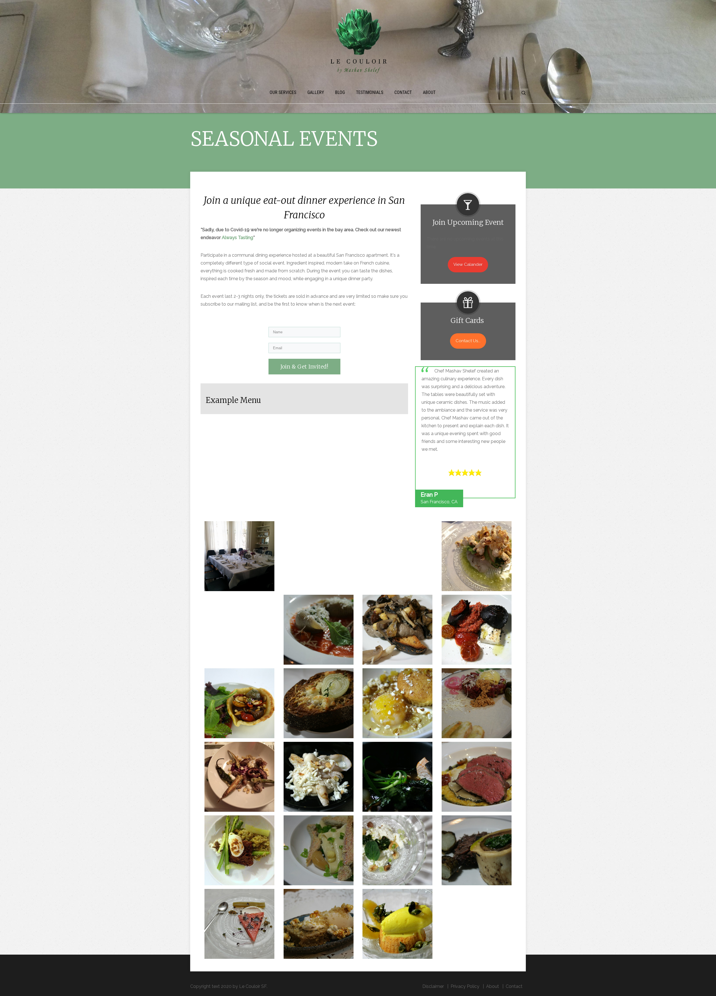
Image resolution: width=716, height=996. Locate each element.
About (429, 92)
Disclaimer (433, 986)
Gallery (315, 92)
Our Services (283, 92)
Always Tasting (237, 237)
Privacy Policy (465, 986)
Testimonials (369, 92)
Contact (403, 92)
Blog (340, 92)
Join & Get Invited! (304, 366)
